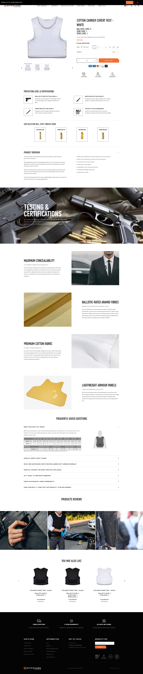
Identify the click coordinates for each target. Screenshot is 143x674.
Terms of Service (50, 651)
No (138, 2)
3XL (114, 47)
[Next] (124, 580)
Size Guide (81, 5)
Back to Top (115, 668)
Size (78, 47)
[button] (80, 40)
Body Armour (42, 5)
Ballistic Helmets (28, 648)
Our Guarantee (50, 657)
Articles (91, 5)
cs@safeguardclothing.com (77, 647)
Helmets (54, 5)
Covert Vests (27, 643)
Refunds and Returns (52, 648)
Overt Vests (27, 645)
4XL (118, 47)
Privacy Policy (49, 654)
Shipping (48, 645)
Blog (47, 643)
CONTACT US (72, 643)
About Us (101, 5)
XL (106, 47)
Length (79, 52)
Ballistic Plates (67, 5)
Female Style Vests (29, 654)
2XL (110, 47)
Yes (130, 2)
